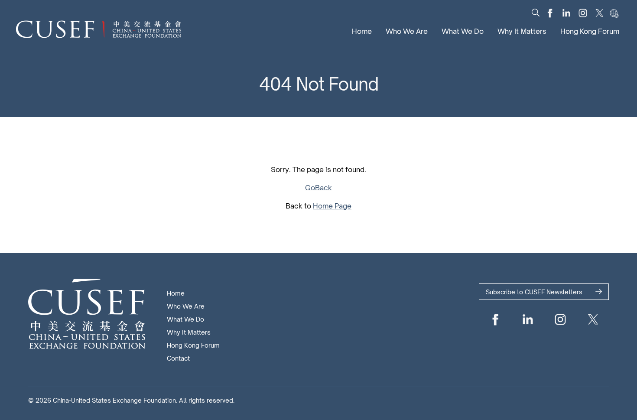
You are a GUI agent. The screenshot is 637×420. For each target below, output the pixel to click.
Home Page (332, 206)
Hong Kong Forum (589, 31)
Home (362, 31)
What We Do (463, 31)
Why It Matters (521, 31)
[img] (535, 12)
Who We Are (407, 31)
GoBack (318, 187)
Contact (178, 358)
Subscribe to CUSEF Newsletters (534, 292)
